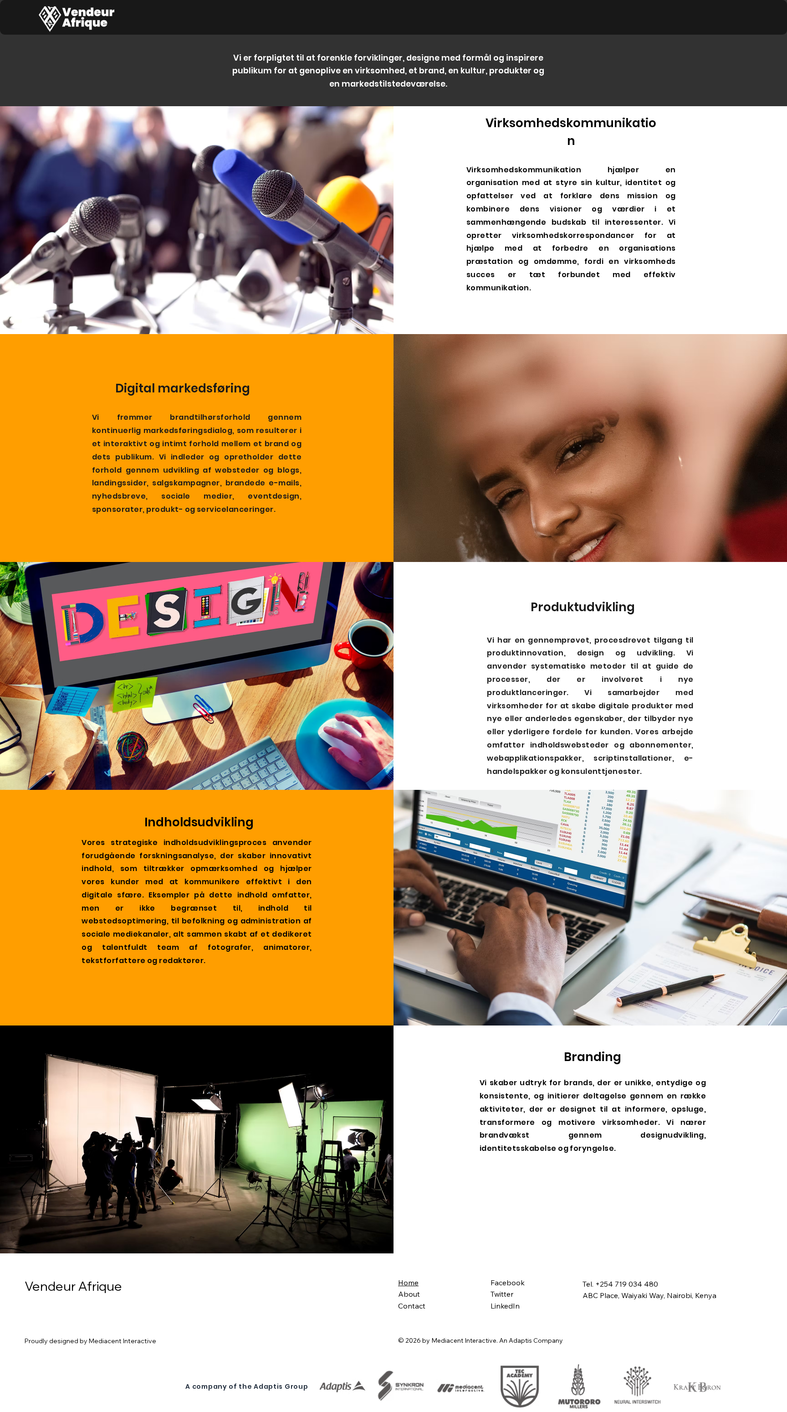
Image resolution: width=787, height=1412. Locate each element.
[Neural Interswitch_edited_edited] (638, 1386)
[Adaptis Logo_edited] (343, 1386)
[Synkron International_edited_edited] (402, 1386)
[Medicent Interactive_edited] (461, 1386)
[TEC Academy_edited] (520, 1386)
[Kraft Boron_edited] (697, 1386)
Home (408, 1282)
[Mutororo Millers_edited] (579, 1386)
